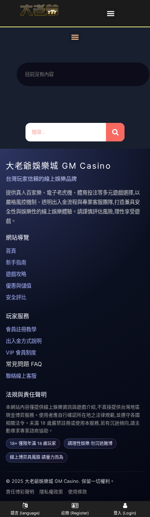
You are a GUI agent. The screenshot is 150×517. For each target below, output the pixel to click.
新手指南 (16, 262)
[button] (111, 13)
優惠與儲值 (18, 285)
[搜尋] (115, 132)
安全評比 (16, 297)
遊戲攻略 (16, 274)
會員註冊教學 (21, 329)
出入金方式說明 (24, 341)
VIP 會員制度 (21, 352)
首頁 (11, 251)
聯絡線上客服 (21, 376)
